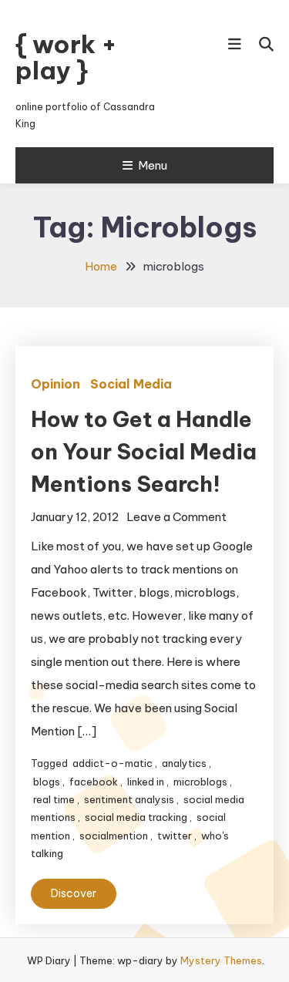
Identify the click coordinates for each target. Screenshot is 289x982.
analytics (184, 763)
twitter (174, 835)
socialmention (113, 835)
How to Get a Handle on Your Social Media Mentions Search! (144, 451)
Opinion (55, 384)
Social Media (131, 384)
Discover (73, 893)
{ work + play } (66, 57)
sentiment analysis (129, 799)
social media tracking (136, 817)
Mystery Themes (221, 960)
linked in (145, 781)
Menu (152, 165)
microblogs (200, 781)
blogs (46, 781)
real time (54, 799)
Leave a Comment (176, 516)
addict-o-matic (112, 763)
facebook (93, 781)
